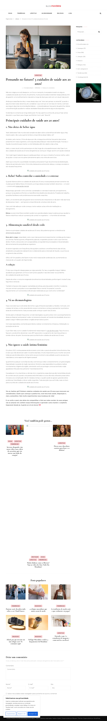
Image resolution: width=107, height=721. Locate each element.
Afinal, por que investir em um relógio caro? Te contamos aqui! (16, 642)
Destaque (35, 557)
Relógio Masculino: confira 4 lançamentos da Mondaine (38, 641)
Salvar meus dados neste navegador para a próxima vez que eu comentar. (32, 693)
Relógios (60, 13)
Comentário (10, 666)
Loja (70, 13)
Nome (8, 684)
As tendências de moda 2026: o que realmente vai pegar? (61, 610)
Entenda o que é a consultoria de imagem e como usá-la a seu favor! (60, 638)
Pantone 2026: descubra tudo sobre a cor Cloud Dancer (15, 610)
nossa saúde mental (22, 186)
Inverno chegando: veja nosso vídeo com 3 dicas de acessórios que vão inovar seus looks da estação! (15, 451)
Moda (79, 60)
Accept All (33, 714)
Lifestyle (33, 13)
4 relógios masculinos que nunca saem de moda (38, 610)
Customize (11, 714)
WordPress (97, 718)
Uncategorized (81, 77)
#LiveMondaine (47, 13)
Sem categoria (81, 69)
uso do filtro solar (53, 330)
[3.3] (88, 102)
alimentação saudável (13, 233)
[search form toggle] (100, 13)
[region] (21, 707)
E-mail (30, 684)
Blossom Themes (77, 718)
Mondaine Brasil (28, 88)
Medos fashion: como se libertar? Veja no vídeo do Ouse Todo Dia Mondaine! (38, 565)
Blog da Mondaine (29, 718)
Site (52, 684)
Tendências (21, 13)
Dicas (10, 13)
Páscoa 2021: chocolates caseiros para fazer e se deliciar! (62, 448)
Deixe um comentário (49, 88)
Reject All (22, 714)
